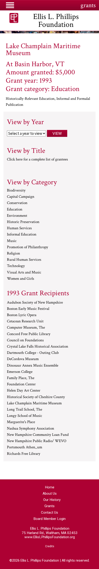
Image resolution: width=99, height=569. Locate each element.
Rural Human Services (24, 260)
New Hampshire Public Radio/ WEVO (36, 441)
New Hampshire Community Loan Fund (38, 435)
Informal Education (21, 234)
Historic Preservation (23, 222)
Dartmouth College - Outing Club (33, 353)
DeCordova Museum (23, 359)
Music (12, 241)
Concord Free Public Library (28, 334)
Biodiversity (16, 190)
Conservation (17, 203)
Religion (13, 253)
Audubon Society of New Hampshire (35, 302)
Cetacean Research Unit (25, 321)
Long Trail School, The (24, 409)
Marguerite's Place (21, 422)
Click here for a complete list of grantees (37, 159)
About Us (50, 493)
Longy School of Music (24, 416)
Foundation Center (21, 384)
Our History (52, 500)
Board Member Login (49, 519)
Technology (16, 266)
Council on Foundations (25, 340)
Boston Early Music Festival (28, 309)
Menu (10, 5)
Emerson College (19, 372)
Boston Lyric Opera (21, 315)
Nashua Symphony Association (30, 428)
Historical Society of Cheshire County (36, 397)
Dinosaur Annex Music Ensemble (32, 365)
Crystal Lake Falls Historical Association (37, 346)
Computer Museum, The (26, 327)
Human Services (19, 228)
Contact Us (49, 512)
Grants (49, 506)
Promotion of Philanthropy (27, 247)
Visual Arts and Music (24, 272)
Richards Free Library (23, 454)
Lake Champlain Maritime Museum (34, 403)
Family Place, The (20, 378)
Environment (17, 216)
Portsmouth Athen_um (24, 447)
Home (49, 487)
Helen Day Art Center (23, 390)
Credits (49, 546)
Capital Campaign (20, 197)
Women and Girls (20, 279)
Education (14, 209)
